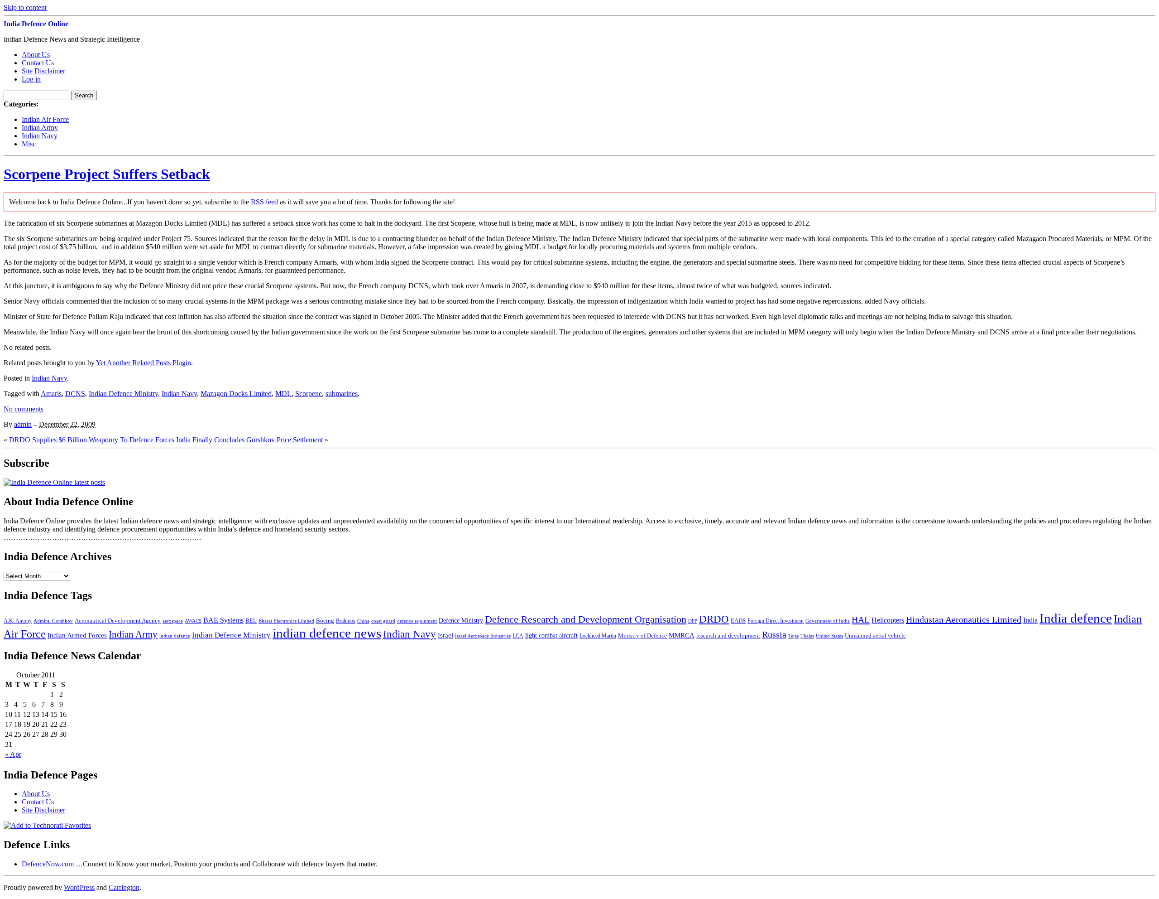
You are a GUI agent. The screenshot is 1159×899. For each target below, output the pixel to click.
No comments (23, 409)
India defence (1075, 618)
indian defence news (327, 633)
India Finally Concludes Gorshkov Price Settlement (249, 440)
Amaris (51, 393)
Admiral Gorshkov (53, 621)
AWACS (193, 621)
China (363, 621)
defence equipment (417, 621)
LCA (517, 636)
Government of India (827, 621)
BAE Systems (223, 620)
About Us (36, 54)
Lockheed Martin (598, 636)
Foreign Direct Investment (775, 621)
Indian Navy (39, 136)
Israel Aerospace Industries (483, 635)
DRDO (714, 619)
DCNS (75, 393)
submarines (342, 393)
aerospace (173, 621)
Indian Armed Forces (77, 635)
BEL (251, 621)
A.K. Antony (18, 621)
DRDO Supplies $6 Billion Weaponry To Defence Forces (91, 440)
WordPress (79, 887)
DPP (692, 621)
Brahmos (345, 621)
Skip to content (25, 7)
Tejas (793, 635)
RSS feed (264, 202)
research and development (728, 635)
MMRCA (681, 635)
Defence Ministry (461, 620)
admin (23, 424)
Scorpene (308, 393)
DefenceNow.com (48, 864)
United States (829, 635)
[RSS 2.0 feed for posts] (54, 482)
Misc (29, 144)
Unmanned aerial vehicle (875, 635)
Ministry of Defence (642, 635)
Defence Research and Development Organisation (585, 619)
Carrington (124, 887)
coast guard (383, 621)
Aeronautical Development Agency (118, 621)
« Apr (13, 754)
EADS (738, 621)
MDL (283, 393)
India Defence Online (36, 24)
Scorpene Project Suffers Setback (107, 174)
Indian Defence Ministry (123, 393)
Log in (31, 79)
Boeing (325, 621)
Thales (807, 635)
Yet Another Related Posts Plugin (143, 363)
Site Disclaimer (43, 71)
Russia (774, 634)
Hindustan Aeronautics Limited (963, 619)
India (1030, 620)
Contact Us (38, 63)
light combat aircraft (551, 635)
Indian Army (40, 127)
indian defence (174, 635)
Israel (445, 635)
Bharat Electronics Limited (286, 621)
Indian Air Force (45, 119)
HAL (861, 619)
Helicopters (888, 620)
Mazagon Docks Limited (236, 393)
